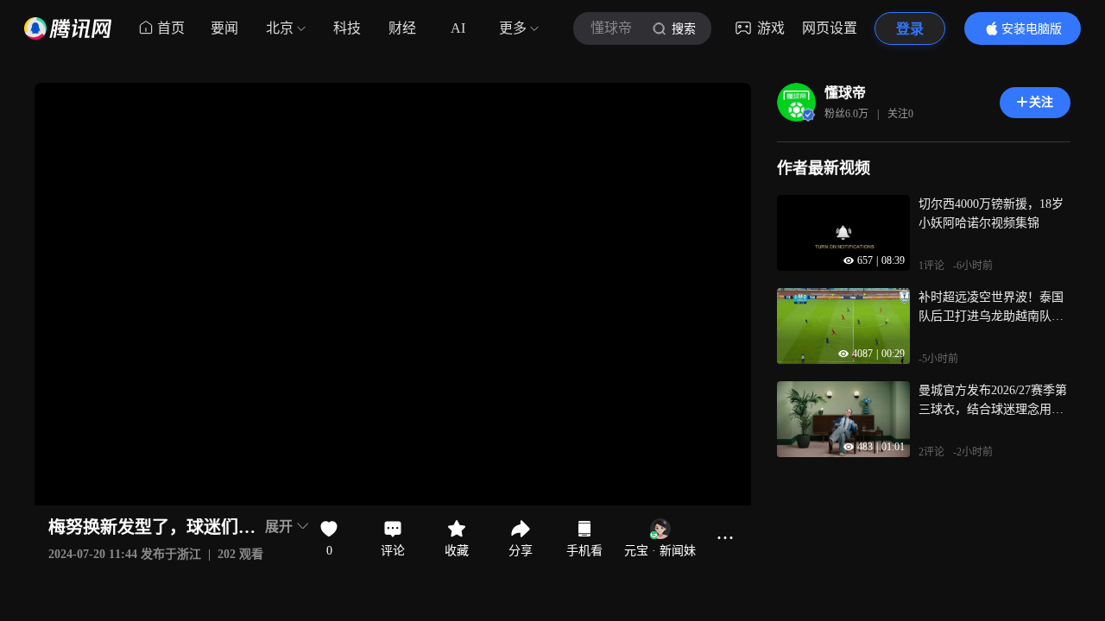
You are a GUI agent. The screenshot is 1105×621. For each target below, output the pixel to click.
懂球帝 (845, 92)
